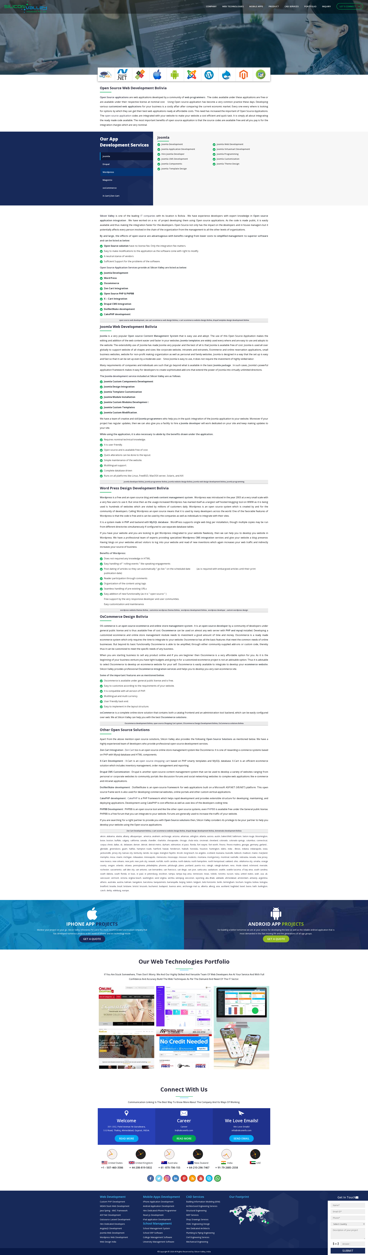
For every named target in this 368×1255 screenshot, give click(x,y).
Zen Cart (130, 750)
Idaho (223, 848)
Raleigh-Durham (222, 865)
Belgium (197, 882)
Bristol (135, 886)
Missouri (183, 857)
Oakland (229, 861)
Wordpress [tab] (108, 172)
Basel (242, 886)
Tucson (230, 873)
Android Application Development (158, 1206)
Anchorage (166, 836)
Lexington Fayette (168, 853)
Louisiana (220, 853)
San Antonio (141, 869)
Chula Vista (193, 840)
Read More (126, 1138)
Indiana (245, 848)
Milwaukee (138, 857)
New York (129, 861)
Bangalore (137, 882)
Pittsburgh (172, 865)
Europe (125, 890)
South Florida (120, 873)
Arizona (175, 836)
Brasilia (113, 886)
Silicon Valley (108, 215)
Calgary (125, 840)
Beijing (182, 882)
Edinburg (117, 890)
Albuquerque (136, 836)
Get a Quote (92, 939)
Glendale (104, 848)
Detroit (144, 844)
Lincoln (180, 853)
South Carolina (260, 869)
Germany (254, 844)
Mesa (112, 857)
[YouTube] (200, 1178)
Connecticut (262, 840)
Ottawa (128, 865)
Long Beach (189, 853)
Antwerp (253, 878)
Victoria (123, 878)
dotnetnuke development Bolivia (228, 831)
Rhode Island (242, 865)
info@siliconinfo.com (241, 1130)
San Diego (182, 869)
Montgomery (213, 857)
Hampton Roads (144, 848)
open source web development (131, 320)
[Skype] (209, 1178)
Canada (143, 840)
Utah (257, 873)
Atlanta (203, 836)
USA (262, 873)
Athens (103, 882)
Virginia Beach (135, 878)
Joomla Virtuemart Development (233, 149)
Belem (189, 882)
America (147, 836)
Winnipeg (180, 878)
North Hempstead (216, 861)
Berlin (219, 882)
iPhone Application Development (158, 1201)
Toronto (222, 873)
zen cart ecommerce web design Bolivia (161, 320)
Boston (110, 840)
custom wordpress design (237, 610)
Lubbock (237, 853)
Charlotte (162, 840)
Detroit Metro (155, 844)
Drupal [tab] (106, 164)
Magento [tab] (107, 179)
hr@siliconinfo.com (184, 1130)
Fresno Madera (234, 844)
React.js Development (153, 1215)
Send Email (241, 1138)
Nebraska (244, 857)
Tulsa (237, 873)
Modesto (192, 857)
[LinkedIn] (175, 1178)
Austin (217, 836)
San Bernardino (155, 869)
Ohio (236, 861)
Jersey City (116, 853)
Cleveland (213, 840)
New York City (141, 861)
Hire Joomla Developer (172, 153)
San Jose (192, 869)
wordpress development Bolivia (194, 610)
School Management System (156, 1228)
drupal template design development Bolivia (231, 320)
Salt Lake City (129, 869)
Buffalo (118, 840)
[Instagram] (167, 1178)
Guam (124, 848)
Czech (103, 890)
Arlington (194, 836)
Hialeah (185, 848)
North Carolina (170, 861)
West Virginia (160, 878)
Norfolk (159, 861)
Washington (148, 878)
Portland (189, 865)
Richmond (253, 865)
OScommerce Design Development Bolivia (200, 723)
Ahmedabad (230, 878)
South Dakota (106, 873)
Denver (137, 844)
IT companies (148, 215)
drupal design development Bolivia (200, 831)
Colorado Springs (237, 840)
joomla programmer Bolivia (156, 481)
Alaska (119, 836)
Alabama (111, 836)
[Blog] (192, 1178)
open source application (118, 115)
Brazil (119, 886)
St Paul (140, 873)
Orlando (119, 865)
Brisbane (127, 886)
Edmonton (176, 844)
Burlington (262, 886)
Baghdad (235, 886)
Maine (255, 853)
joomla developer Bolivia (134, 481)
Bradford (104, 886)
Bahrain (127, 882)
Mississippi (173, 857)
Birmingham (228, 882)
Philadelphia (151, 865)
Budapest (163, 886)
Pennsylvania (139, 865)
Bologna (263, 882)
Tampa (172, 873)
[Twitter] (159, 1178)
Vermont (115, 878)
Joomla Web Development (230, 144)
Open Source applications (114, 97)
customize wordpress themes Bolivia (165, 610)
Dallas (116, 844)
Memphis (104, 857)
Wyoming (200, 878)
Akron (103, 836)
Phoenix (162, 865)
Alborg (212, 886)
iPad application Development (157, 1219)
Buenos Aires (175, 886)
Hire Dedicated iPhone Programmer (159, 1210)
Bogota (248, 882)
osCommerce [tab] (110, 187)
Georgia (245, 844)
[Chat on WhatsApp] (217, 1178)
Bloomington (261, 836)
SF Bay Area (247, 869)
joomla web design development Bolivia (209, 481)
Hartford (157, 848)
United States (247, 873)
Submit (347, 1251)
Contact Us (68, 54)
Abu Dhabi (210, 878)
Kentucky (138, 853)
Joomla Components (171, 163)
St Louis (131, 873)
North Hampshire (199, 861)
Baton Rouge (248, 836)
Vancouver (105, 878)
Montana (202, 857)
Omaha (257, 861)
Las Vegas (154, 853)
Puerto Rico (200, 865)
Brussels (143, 886)
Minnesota (161, 857)
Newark (151, 861)
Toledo (214, 873)
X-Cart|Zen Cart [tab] (111, 195)
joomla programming (235, 481)
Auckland (225, 886)
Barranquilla (172, 882)
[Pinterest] (184, 1178)
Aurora (210, 836)
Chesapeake (172, 840)
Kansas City (127, 853)
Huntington (214, 848)
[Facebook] (150, 1178)
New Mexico (105, 861)
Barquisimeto (160, 882)
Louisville (229, 853)
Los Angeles (200, 853)
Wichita (171, 878)
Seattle (222, 869)
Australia (112, 882)
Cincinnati (204, 840)
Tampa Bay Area (183, 873)
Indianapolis (255, 848)
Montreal (225, 857)
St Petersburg (151, 873)
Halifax (132, 848)
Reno (232, 865)
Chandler (152, 840)
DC (121, 844)
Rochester (104, 869)
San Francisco (170, 869)
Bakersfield (226, 836)
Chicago (183, 840)
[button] (27, 37)
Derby (109, 890)
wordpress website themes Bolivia (134, 610)
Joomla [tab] (106, 156)
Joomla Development (172, 144)
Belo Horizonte (209, 882)
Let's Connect (348, 6)
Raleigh (210, 865)
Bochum (239, 882)
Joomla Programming (227, 153)
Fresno (222, 844)
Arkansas (185, 836)
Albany (126, 836)
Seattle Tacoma (234, 869)
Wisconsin (189, 878)
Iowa (265, 848)
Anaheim (156, 836)
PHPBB (211, 809)
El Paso (185, 844)
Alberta (204, 886)
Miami (119, 857)
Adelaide (220, 878)
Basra (248, 886)
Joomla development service (121, 376)
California (134, 840)
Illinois (237, 848)
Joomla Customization (228, 158)
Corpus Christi (106, 844)
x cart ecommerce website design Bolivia (195, 320)
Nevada (252, 857)
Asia (218, 886)
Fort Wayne (202, 844)
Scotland (211, 853)
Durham (166, 844)
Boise (102, 840)
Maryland (263, 853)
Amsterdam (243, 878)
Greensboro (115, 848)
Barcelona (148, 882)
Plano (181, 865)
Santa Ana (202, 869)
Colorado (223, 840)
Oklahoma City (245, 861)
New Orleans (118, 861)
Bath (255, 886)
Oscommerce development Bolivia (139, 723)
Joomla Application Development (178, 149)
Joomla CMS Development (174, 158)
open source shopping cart (155, 760)
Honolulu (194, 848)
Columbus (250, 840)
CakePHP (133, 798)
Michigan (127, 857)
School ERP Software (153, 1232)
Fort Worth (213, 844)
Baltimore (237, 836)
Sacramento (116, 869)
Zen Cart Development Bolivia (138, 831)
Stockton (163, 873)
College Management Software (157, 1237)
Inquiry (326, 6)
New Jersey (262, 857)
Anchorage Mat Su (191, 886)
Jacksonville (105, 853)
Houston (204, 848)
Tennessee (198, 873)
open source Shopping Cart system (168, 723)
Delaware (128, 844)
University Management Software (158, 1241)
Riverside (263, 865)
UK (266, 873)
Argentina (263, 878)
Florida (193, 844)
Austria (120, 882)
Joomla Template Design (174, 168)
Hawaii (165, 848)
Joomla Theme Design (228, 163)
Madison (247, 853)
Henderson (175, 848)
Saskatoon (213, 869)
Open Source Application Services (119, 267)
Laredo (146, 853)
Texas (206, 873)
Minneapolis (149, 857)
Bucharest (153, 886)
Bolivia (255, 882)
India (230, 848)
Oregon (111, 865)
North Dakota (184, 861)
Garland (262, 844)
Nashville (234, 857)
